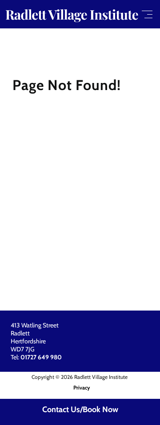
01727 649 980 (41, 357)
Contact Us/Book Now (80, 409)
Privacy (81, 387)
